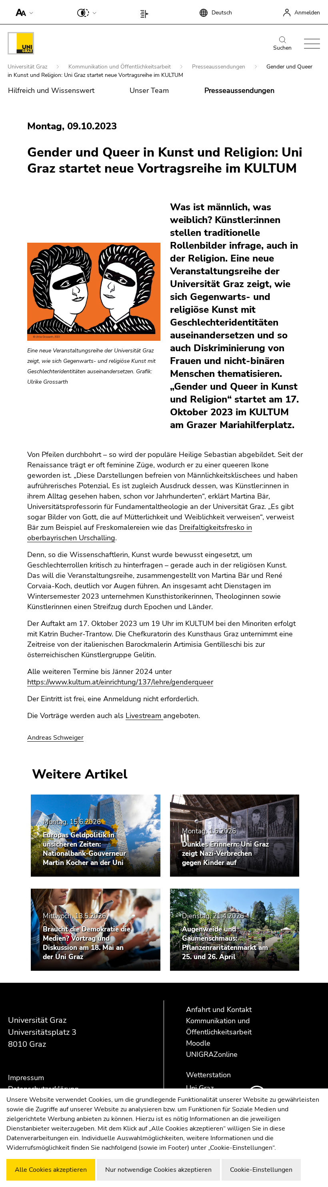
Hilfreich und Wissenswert (51, 90)
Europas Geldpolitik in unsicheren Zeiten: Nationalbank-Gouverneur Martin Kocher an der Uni (84, 849)
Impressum (26, 1077)
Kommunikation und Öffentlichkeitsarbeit (120, 66)
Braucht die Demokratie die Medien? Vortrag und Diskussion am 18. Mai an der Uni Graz (86, 943)
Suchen (282, 48)
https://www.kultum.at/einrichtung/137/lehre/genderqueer (120, 682)
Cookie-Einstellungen (261, 1169)
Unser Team (149, 90)
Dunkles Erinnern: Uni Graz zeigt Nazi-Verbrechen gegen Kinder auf (225, 853)
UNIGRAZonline (212, 1054)
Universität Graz (28, 66)
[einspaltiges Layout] (146, 12)
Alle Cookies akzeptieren (51, 1169)
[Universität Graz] (21, 44)
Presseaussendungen (219, 66)
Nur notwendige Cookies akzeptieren (158, 1169)
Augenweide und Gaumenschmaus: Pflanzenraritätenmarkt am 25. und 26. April (225, 943)
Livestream (144, 715)
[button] (22, 12)
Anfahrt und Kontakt (219, 1009)
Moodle (198, 1043)
